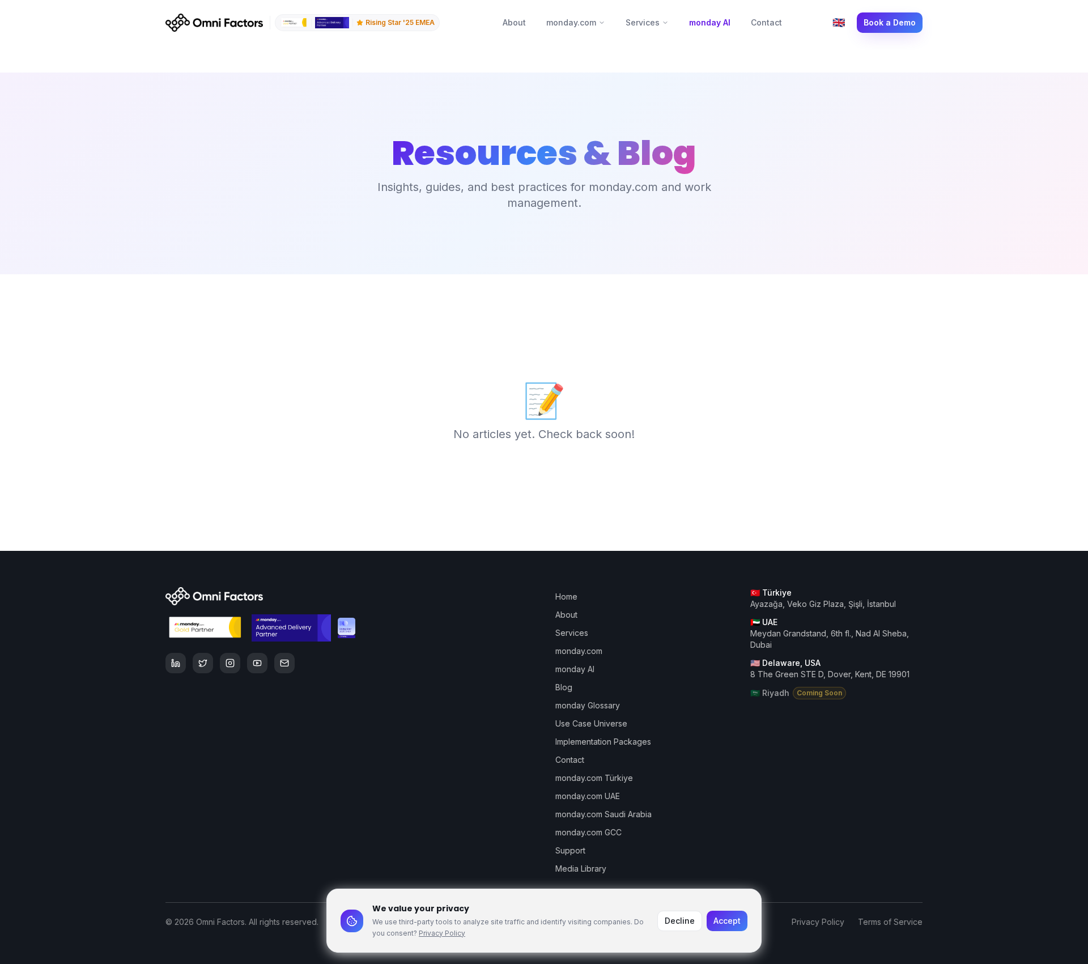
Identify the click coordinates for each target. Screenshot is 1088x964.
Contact (766, 22)
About (514, 22)
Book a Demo (890, 22)
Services (643, 22)
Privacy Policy (442, 933)
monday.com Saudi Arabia (603, 814)
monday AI (709, 22)
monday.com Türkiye (594, 778)
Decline (680, 920)
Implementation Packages (603, 741)
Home (566, 596)
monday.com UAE (587, 796)
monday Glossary (587, 705)
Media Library (580, 868)
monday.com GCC (588, 832)
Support (570, 850)
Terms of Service (890, 922)
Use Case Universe (591, 723)
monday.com (571, 22)
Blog (563, 687)
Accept (727, 920)
